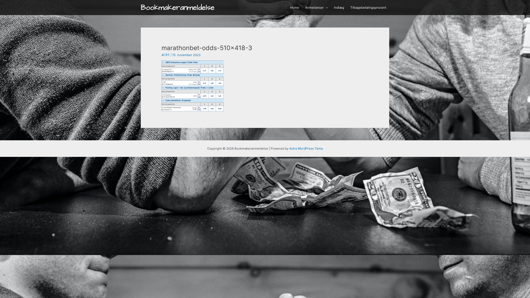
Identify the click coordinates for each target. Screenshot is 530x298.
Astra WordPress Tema (306, 148)
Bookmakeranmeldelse (177, 7)
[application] (326, 7)
